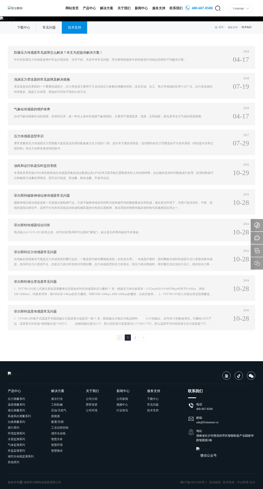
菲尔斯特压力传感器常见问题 (35, 252)
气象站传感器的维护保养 (32, 109)
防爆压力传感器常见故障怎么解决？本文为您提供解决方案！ (58, 52)
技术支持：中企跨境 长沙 (239, 482)
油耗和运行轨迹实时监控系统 (35, 165)
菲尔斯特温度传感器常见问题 (35, 311)
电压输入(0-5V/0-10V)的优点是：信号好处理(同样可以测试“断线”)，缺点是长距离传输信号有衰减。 (77, 232)
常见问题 (49, 27)
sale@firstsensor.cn (207, 422)
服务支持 (233, 27)
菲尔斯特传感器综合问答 (32, 225)
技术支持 (74, 27)
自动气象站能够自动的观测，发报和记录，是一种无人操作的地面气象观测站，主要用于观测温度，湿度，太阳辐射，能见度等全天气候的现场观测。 (109, 116)
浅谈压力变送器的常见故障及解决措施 (42, 79)
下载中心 (23, 27)
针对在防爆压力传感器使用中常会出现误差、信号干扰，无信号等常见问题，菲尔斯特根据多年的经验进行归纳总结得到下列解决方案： (100, 59)
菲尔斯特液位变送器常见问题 (35, 281)
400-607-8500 (202, 8)
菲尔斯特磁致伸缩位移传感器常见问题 (42, 195)
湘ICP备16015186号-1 (193, 482)
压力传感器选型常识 (29, 136)
